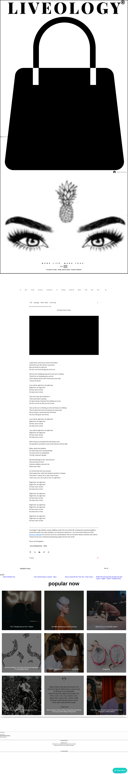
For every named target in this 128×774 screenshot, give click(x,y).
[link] (64, 93)
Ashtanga (63, 289)
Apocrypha (40, 289)
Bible (86, 289)
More (98, 289)
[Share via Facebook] (30, 552)
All (20, 289)
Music (45, 546)
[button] (106, 290)
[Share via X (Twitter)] (35, 552)
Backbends (71, 289)
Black (92, 289)
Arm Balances (49, 289)
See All (106, 568)
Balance (79, 289)
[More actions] (97, 303)
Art (56, 289)
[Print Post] (48, 552)
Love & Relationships (36, 546)
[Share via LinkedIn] (39, 552)
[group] (64, 578)
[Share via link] (44, 552)
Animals (32, 289)
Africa (26, 289)
